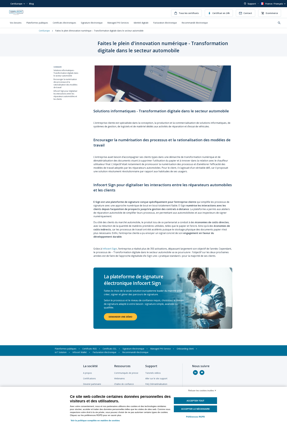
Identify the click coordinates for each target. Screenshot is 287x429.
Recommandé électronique (195, 22)
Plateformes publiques (37, 22)
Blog (31, 3)
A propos (87, 372)
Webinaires (119, 378)
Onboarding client (185, 348)
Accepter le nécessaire (195, 409)
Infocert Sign (109, 248)
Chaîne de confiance (124, 384)
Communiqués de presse (126, 372)
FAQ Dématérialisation (156, 384)
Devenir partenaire (92, 384)
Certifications (89, 378)
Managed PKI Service (160, 348)
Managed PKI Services (118, 22)
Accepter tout (195, 400)
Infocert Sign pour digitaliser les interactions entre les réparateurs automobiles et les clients (65, 95)
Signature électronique (92, 22)
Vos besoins (16, 22)
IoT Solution (61, 352)
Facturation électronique (165, 22)
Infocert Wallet (79, 352)
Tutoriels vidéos (153, 372)
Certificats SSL (110, 348)
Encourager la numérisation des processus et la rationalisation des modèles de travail (65, 83)
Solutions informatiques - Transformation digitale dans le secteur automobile (66, 73)
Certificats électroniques (64, 22)
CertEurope (16, 3)
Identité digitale (141, 22)
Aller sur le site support (156, 378)
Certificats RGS (89, 348)
